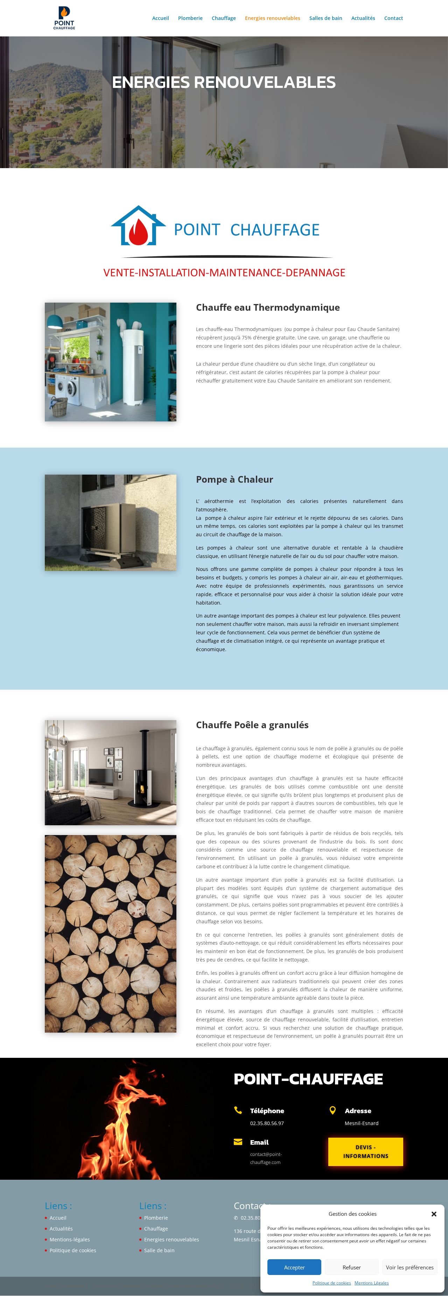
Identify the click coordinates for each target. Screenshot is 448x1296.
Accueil (160, 18)
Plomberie (190, 18)
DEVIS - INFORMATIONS (365, 1152)
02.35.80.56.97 (256, 1217)
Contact (393, 18)
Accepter (294, 1267)
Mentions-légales (70, 1239)
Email (259, 1142)
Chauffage (224, 18)
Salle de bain (159, 1250)
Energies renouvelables (272, 18)
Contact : (252, 1205)
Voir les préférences (410, 1267)
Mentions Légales (372, 1283)
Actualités (363, 18)
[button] (434, 1214)
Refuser (352, 1267)
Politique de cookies (332, 1283)
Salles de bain (325, 18)
